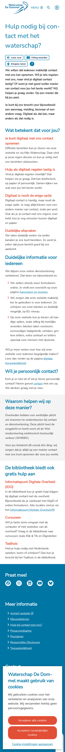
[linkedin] (29, 583)
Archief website (20, 613)
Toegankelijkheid (21, 648)
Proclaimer (17, 636)
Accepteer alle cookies (32, 720)
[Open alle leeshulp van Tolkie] (32, 64)
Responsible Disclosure (25, 642)
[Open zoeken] (48, 7)
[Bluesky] (50, 583)
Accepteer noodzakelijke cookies (32, 733)
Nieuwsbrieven (19, 619)
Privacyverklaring (21, 631)
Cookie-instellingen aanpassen (32, 744)
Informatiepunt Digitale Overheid (30, 510)
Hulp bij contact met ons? (26, 625)
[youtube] (40, 583)
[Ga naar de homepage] (16, 7)
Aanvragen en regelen (33, 292)
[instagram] (19, 583)
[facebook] (8, 583)
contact (38, 383)
